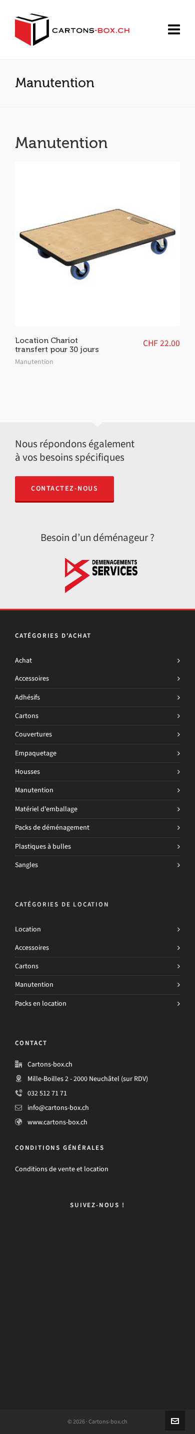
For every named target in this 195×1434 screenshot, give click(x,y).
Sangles (26, 865)
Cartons (26, 715)
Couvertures (33, 734)
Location (28, 929)
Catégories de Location (62, 904)
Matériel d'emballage (46, 809)
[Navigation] (174, 30)
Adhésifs (27, 697)
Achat (23, 660)
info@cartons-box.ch (58, 1107)
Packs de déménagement (52, 827)
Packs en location (40, 1003)
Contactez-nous (64, 488)
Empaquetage (35, 753)
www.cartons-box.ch (58, 1122)
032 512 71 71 (47, 1093)
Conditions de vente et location (61, 1169)
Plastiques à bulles (43, 846)
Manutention (34, 361)
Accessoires (32, 678)
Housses (27, 771)
